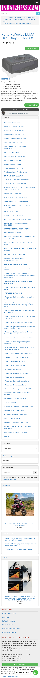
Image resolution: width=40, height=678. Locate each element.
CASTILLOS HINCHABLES (12, 152)
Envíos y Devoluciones (9, 613)
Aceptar (4, 676)
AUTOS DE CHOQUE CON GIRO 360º (15, 197)
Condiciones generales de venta (11, 628)
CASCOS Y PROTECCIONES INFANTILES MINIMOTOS (16, 147)
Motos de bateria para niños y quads (15, 156)
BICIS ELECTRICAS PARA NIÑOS (14, 131)
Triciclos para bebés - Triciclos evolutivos (16, 172)
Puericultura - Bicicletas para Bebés (15, 385)
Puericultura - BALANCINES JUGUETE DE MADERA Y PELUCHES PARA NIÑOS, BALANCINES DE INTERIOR (19, 275)
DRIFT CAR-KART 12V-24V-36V (13, 176)
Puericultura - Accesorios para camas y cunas (18, 322)
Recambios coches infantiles (12, 164)
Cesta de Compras (8, 456)
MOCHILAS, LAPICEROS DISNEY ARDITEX (17, 422)
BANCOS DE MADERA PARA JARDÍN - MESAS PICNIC (18, 243)
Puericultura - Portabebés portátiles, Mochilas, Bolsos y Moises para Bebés (18, 333)
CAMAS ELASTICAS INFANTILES (14, 410)
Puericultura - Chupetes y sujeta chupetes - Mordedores (17, 342)
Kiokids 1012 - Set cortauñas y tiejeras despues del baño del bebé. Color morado (20, 539)
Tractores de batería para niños (13, 168)
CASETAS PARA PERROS (12, 418)
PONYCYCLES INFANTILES (12, 233)
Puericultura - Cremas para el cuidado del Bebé (18, 389)
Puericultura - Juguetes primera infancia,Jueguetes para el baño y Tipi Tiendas (19, 327)
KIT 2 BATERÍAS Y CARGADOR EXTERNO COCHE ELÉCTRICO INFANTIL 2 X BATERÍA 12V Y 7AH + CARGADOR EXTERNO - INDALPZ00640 (20, 598)
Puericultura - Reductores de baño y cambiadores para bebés (19, 298)
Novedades (6, 485)
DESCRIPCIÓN (5, 79)
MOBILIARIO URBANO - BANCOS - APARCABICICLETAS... (14, 259)
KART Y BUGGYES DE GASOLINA (14, 254)
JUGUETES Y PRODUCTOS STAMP (15, 184)
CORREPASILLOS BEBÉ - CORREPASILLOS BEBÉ (19, 406)
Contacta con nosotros (9, 632)
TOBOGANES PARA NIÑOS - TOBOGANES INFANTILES (17, 394)
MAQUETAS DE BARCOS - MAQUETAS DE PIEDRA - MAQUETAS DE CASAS (19, 189)
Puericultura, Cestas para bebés (14, 377)
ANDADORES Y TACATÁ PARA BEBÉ (15, 399)
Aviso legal (5, 617)
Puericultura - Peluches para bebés (15, 365)
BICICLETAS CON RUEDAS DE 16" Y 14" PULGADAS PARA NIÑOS (20, 249)
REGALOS (7, 436)
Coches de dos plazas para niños (14, 135)
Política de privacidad (8, 621)
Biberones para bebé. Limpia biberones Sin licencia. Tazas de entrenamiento (20, 348)
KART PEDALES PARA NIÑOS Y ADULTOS (17, 229)
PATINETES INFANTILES (11, 211)
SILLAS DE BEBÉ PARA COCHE (13, 215)
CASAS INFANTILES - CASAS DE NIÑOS (16, 201)
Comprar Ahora (32, 48)
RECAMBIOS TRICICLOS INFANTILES (15, 432)
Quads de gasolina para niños (13, 142)
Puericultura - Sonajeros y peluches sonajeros (18, 353)
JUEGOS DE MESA (10, 403)
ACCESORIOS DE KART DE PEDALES (15, 414)
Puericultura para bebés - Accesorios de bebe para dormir (19, 288)
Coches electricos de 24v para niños (15, 138)
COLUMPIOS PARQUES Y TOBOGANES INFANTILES (16, 224)
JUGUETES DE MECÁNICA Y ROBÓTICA (16, 180)
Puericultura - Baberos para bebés (14, 361)
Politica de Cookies (13, 676)
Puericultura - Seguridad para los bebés (16, 373)
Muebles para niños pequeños (13, 194)
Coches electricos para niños (12, 123)
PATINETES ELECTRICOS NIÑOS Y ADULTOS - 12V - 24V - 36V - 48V (19, 238)
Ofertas (5, 557)
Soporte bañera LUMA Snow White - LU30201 (18, 549)
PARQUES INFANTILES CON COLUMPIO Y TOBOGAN (17, 206)
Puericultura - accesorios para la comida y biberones (17, 269)
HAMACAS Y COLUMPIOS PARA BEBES (16, 357)
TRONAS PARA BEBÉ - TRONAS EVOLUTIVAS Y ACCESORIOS (19, 311)
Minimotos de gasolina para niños (14, 127)
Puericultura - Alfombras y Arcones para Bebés (18, 338)
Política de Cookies (8, 625)
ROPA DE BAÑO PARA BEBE (13, 293)
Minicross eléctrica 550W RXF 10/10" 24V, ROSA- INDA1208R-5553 (20, 525)
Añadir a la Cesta (32, 105)
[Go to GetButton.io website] (36, 676)
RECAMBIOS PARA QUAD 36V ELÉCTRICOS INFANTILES (17, 427)
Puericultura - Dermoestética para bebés (16, 381)
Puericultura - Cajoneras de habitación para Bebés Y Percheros (19, 317)
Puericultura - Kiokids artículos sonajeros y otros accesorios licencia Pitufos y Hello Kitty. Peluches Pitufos (18, 304)
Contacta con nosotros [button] (20, 664)
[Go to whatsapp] (35, 672)
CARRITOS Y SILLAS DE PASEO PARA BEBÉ (17, 219)
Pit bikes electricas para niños (13, 160)
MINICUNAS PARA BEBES (12, 369)
